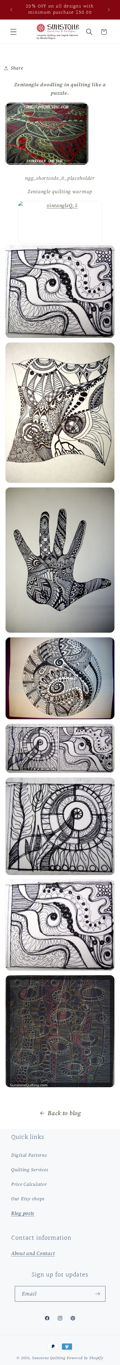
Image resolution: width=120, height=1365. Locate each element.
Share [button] (17, 68)
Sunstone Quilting (49, 1357)
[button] (13, 32)
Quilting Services (29, 1169)
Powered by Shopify (85, 1357)
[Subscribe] (97, 1294)
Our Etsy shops (28, 1199)
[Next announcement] (109, 9)
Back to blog (64, 1113)
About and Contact (33, 1253)
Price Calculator (29, 1184)
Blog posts (22, 1213)
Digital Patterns (29, 1155)
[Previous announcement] (11, 9)
